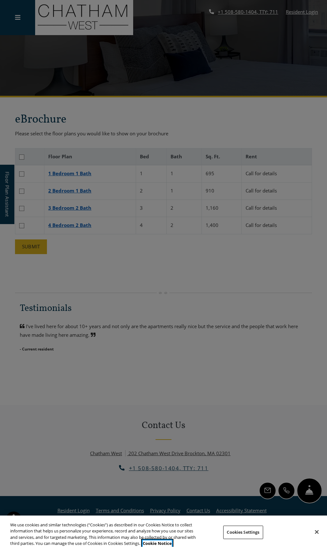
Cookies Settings (243, 532)
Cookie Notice (157, 543)
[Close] (317, 532)
